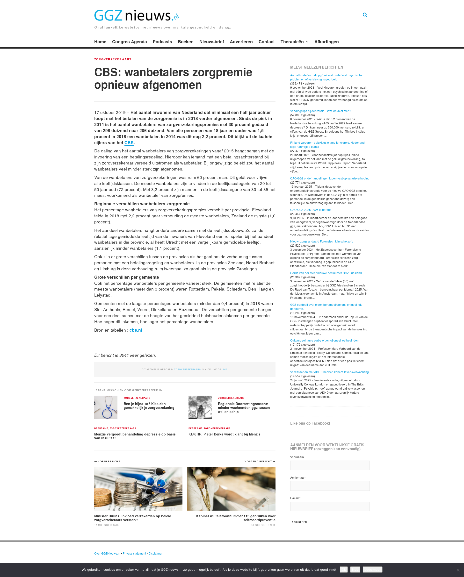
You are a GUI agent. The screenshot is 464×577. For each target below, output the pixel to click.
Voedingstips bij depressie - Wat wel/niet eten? (320, 111)
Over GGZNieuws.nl (107, 553)
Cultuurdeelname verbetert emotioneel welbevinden (324, 340)
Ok (344, 569)
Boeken (186, 41)
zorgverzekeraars (113, 59)
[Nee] (458, 570)
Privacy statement (134, 553)
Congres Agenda (129, 41)
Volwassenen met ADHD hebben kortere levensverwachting (329, 372)
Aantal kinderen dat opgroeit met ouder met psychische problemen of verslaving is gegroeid (326, 77)
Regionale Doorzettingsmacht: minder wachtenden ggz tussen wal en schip (244, 407)
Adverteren (241, 41)
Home (100, 41)
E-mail (295, 498)
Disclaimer (155, 553)
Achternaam (298, 477)
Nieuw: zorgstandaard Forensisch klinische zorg (321, 241)
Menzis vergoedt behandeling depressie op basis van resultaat (135, 436)
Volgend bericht (259, 461)
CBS (129, 142)
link (224, 369)
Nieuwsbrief (211, 41)
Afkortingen (326, 41)
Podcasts (162, 41)
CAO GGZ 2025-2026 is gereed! (311, 209)
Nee (355, 569)
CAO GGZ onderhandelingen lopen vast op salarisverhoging (330, 178)
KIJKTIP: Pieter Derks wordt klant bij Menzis (224, 434)
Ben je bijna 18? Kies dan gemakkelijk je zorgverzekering (149, 405)
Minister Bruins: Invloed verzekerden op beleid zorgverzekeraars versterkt (132, 517)
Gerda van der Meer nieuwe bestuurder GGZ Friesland (326, 273)
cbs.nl (136, 330)
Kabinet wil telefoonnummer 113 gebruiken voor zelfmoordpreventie (236, 517)
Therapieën (292, 41)
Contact (267, 41)
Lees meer (373, 569)
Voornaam (297, 457)
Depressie (101, 428)
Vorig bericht (109, 461)
